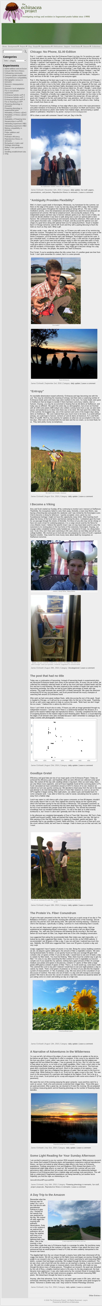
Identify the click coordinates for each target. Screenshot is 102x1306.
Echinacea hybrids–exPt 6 (15, 95)
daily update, (76, 190)
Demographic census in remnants (14, 81)
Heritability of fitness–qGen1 (15, 113)
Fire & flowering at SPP (14, 102)
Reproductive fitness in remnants (13, 140)
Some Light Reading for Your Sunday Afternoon (62, 1155)
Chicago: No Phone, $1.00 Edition (53, 51)
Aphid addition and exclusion (16, 69)
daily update (75, 383)
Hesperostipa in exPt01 (14, 121)
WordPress (66, 1302)
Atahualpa (75, 1302)
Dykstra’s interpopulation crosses (14, 85)
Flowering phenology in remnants (13, 105)
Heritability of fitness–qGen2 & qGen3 (15, 116)
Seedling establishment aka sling (15, 153)
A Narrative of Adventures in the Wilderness (60, 1051)
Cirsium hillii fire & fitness (14, 71)
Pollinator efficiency (12, 137)
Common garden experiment (15, 75)
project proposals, (38, 1187)
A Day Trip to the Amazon (47, 1194)
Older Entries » (95, 1296)
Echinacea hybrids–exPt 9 (15, 100)
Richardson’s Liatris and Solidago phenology (14, 144)
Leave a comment (86, 192)
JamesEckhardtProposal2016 (42, 1180)
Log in (85, 1300)
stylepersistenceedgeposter (75, 112)
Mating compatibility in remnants (13, 129)
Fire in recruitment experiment (12, 92)
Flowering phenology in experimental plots (13, 109)
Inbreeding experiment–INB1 (15, 124)
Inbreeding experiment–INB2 (15, 126)
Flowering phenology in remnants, (79, 1185)
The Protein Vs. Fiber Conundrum (53, 913)
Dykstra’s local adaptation (15, 88)
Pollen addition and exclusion (12, 133)
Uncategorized (73, 668)
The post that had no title (47, 675)
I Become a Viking (42, 504)
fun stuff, (84, 190)
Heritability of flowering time (15, 119)
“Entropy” (37, 391)
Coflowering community (14, 73)
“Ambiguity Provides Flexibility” (52, 200)
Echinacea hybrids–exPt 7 (15, 97)
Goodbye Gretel (41, 773)
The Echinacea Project (58, 1300)
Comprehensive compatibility (16, 78)
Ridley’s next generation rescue (14, 148)
